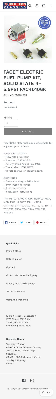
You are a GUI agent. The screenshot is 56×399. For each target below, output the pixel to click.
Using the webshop (17, 299)
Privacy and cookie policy (20, 283)
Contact (10, 267)
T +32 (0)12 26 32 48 (17, 322)
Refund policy (14, 259)
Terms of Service (15, 291)
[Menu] (50, 5)
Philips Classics (22, 389)
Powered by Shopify (39, 389)
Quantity (8, 117)
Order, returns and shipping (21, 275)
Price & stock (13, 251)
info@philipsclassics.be (18, 325)
